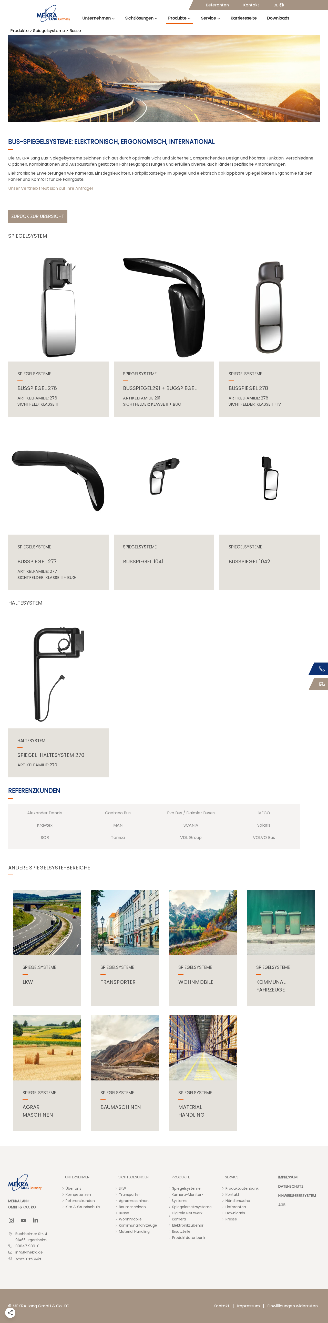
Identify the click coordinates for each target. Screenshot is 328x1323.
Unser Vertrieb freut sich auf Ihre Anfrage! (50, 188)
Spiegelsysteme (49, 31)
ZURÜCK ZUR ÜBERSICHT (37, 216)
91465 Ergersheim (31, 1239)
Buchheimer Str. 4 (31, 1233)
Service (208, 18)
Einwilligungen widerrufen (292, 1306)
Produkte (177, 18)
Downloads (278, 18)
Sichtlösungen (139, 18)
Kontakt (251, 5)
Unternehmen (96, 18)
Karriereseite (244, 18)
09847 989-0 (27, 1246)
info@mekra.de (29, 1252)
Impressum (248, 1306)
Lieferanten (217, 5)
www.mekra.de (28, 1258)
